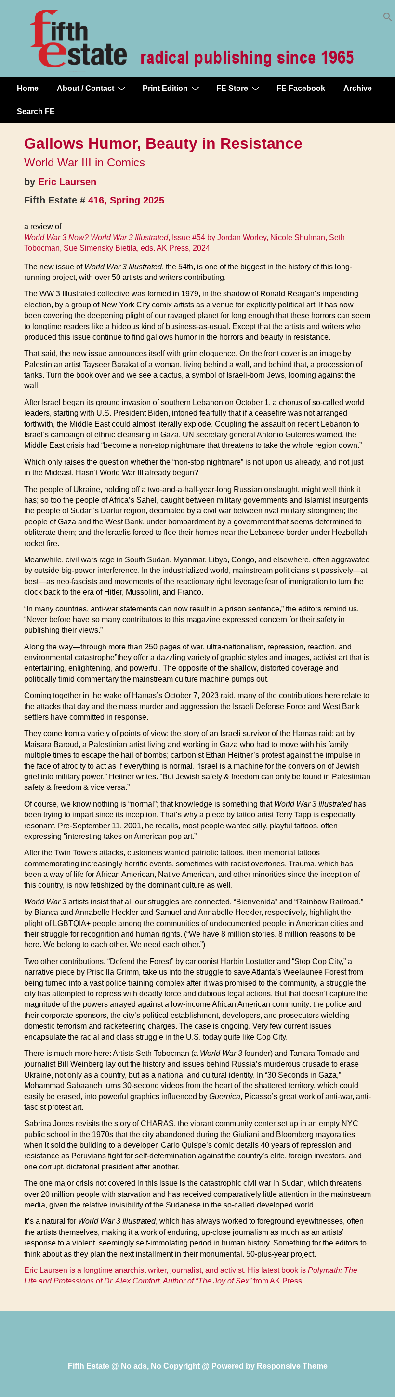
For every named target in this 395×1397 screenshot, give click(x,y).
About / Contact (85, 88)
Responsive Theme (292, 1366)
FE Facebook (300, 88)
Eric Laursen (67, 182)
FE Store (232, 88)
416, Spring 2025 (126, 200)
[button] (388, 19)
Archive (357, 88)
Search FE (36, 111)
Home (28, 88)
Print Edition (165, 88)
